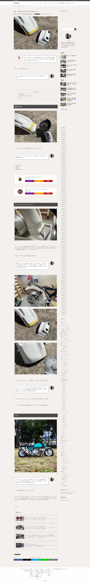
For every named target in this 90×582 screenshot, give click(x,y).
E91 (64, 390)
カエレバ (29, 190)
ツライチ (64, 465)
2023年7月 (64, 206)
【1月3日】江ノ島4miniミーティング (32, 544)
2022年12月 (64, 221)
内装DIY (64, 349)
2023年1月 (64, 219)
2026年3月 (64, 139)
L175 (64, 400)
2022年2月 (64, 243)
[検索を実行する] (75, 29)
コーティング (64, 369)
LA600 (64, 408)
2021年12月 (64, 247)
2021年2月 (64, 269)
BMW (63, 384)
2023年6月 (64, 208)
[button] (18, 560)
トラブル (64, 473)
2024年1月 (64, 193)
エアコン (64, 361)
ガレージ (64, 345)
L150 (64, 398)
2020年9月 (64, 280)
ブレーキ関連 (65, 371)
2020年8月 (64, 282)
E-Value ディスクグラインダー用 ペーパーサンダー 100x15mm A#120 (35, 189)
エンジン (64, 324)
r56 (64, 430)
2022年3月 (64, 241)
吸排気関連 (64, 373)
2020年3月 (64, 293)
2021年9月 (64, 254)
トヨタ (64, 410)
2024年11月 (64, 174)
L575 (64, 406)
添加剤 (63, 377)
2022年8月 (64, 230)
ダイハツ (64, 396)
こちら (66, 493)
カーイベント (64, 336)
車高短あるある (65, 477)
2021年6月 (64, 260)
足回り (64, 455)
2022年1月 (64, 245)
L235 (64, 402)
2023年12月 (64, 195)
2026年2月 (64, 141)
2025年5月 (64, 161)
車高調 (64, 469)
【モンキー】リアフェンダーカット (26, 95)
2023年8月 (64, 204)
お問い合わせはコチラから (64, 500)
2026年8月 (64, 130)
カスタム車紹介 (65, 334)
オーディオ (65, 481)
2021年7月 (64, 258)
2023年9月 (64, 202)
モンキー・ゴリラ (17, 554)
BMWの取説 (64, 332)
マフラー (64, 357)
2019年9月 (64, 306)
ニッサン (64, 414)
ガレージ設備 (64, 347)
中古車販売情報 (65, 379)
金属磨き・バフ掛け (66, 330)
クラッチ (64, 365)
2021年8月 (64, 256)
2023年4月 (64, 213)
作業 (63, 382)
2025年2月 (64, 167)
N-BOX (64, 418)
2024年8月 (64, 178)
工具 (63, 438)
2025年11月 (64, 148)
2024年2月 (64, 191)
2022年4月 (64, 239)
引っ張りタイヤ (65, 440)
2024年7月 (64, 180)
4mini (63, 322)
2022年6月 (64, 234)
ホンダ (64, 416)
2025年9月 (64, 152)
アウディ (64, 392)
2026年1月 (64, 143)
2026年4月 (64, 137)
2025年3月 (64, 165)
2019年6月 (64, 312)
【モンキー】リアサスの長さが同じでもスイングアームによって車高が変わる (39, 535)
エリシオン (65, 424)
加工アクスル (65, 467)
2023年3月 (64, 215)
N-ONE (64, 420)
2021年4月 (64, 265)
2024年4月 (64, 187)
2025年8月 (64, 154)
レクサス (64, 432)
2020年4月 (64, 291)
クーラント (64, 367)
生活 (63, 442)
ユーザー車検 (65, 485)
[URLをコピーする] (53, 560)
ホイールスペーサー (66, 353)
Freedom (16, 3)
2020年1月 (64, 297)
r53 (64, 428)
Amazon (39, 193)
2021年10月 (64, 252)
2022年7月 (64, 232)
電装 (63, 479)
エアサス (64, 459)
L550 (64, 404)
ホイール (64, 351)
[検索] (75, 0)
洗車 (63, 375)
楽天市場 (48, 193)
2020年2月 (64, 295)
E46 (64, 386)
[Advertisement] (68, 19)
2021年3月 (64, 267)
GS (64, 434)
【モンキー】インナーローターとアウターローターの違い (36, 517)
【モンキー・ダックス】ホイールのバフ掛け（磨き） (35, 526)
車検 (63, 483)
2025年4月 (64, 163)
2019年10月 (64, 304)
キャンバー (64, 461)
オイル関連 (64, 363)
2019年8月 (64, 308)
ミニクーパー (65, 426)
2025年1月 (64, 169)
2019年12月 (64, 299)
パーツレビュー (65, 475)
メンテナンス (65, 359)
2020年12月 (64, 273)
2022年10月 (64, 226)
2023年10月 (64, 200)
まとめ (21, 97)
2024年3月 (64, 189)
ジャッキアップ (65, 463)
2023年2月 (64, 217)
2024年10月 (64, 176)
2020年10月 (64, 278)
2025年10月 (64, 150)
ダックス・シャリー (66, 326)
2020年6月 (64, 286)
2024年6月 (64, 182)
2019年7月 (64, 310)
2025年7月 (64, 156)
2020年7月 (64, 284)
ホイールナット (65, 355)
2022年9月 (64, 228)
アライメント (65, 457)
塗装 (63, 436)
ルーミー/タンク (66, 412)
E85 (64, 388)
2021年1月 (64, 271)
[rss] (74, 0)
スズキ (64, 394)
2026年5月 (64, 135)
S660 (64, 422)
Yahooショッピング (29, 193)
